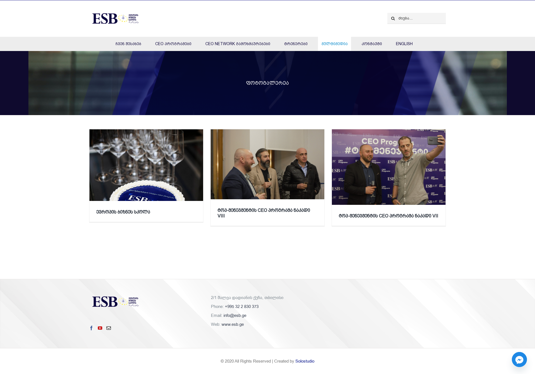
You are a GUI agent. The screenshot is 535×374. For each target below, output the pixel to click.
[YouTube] (100, 328)
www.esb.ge (233, 324)
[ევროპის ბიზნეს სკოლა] (146, 175)
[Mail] (108, 328)
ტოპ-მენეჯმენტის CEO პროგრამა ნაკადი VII (388, 215)
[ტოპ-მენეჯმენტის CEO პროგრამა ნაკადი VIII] (267, 177)
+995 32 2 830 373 (242, 306)
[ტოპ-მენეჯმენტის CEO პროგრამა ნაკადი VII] (389, 177)
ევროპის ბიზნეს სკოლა (123, 212)
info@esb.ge (234, 315)
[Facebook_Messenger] (519, 359)
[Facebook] (91, 328)
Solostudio (304, 361)
